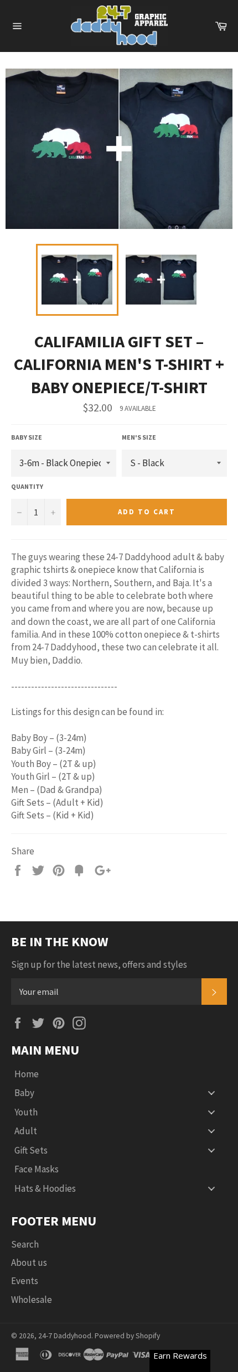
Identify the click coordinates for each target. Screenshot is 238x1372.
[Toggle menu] (211, 1093)
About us (29, 1262)
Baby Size (26, 437)
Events (24, 1281)
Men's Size (139, 437)
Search (25, 1244)
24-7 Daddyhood (64, 1335)
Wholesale (31, 1299)
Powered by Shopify (127, 1335)
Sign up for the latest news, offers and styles (99, 964)
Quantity (27, 486)
